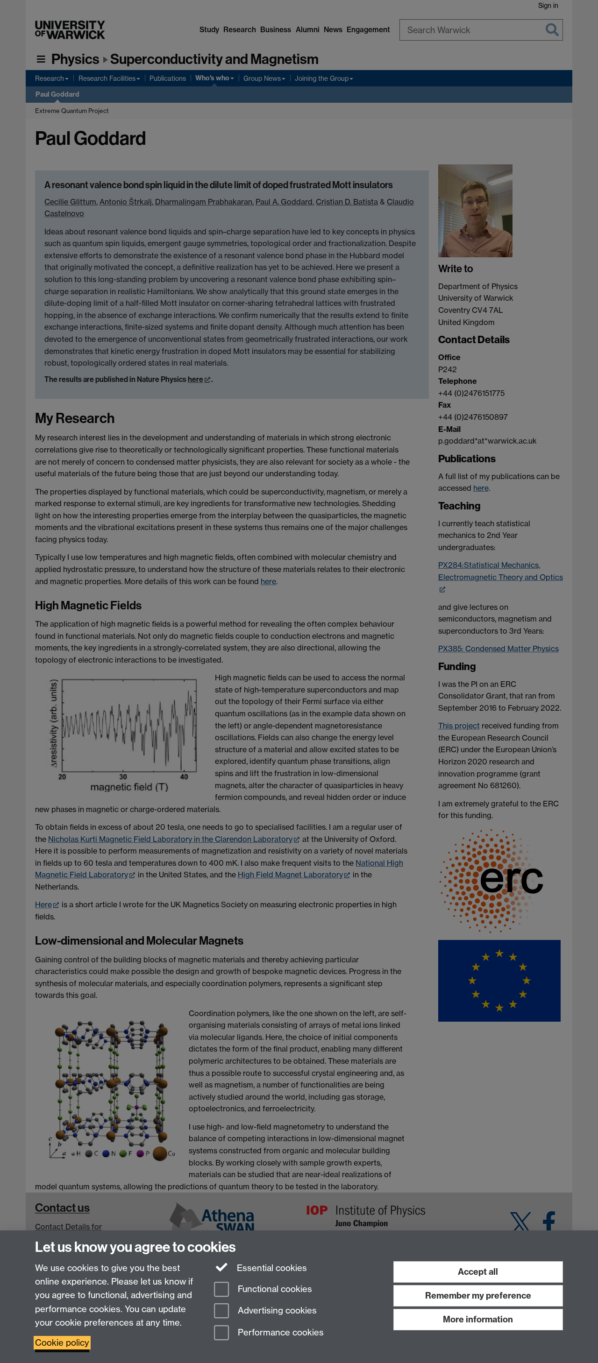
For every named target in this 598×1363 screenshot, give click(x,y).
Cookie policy (62, 1342)
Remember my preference (478, 1295)
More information (478, 1319)
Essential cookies (271, 1268)
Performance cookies (279, 1333)
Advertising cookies (276, 1311)
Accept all (478, 1271)
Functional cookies (273, 1289)
